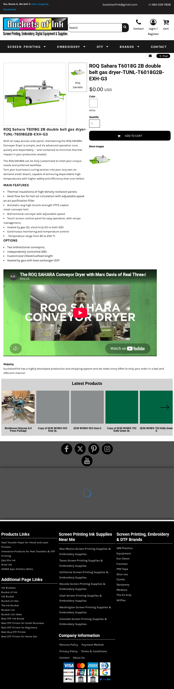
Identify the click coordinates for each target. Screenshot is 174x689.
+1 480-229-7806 (159, 4)
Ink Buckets (8, 587)
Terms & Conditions (94, 651)
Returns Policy (68, 644)
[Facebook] (66, 448)
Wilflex (121, 600)
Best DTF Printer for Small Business (22, 623)
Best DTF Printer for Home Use (19, 636)
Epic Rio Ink (8, 560)
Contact (64, 657)
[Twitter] (80, 448)
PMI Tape (122, 569)
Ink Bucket (7, 596)
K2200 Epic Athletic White (17, 569)
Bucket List (8, 609)
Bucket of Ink (9, 592)
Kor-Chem (122, 558)
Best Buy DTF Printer (13, 632)
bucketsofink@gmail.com (120, 4)
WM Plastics (124, 548)
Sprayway (122, 584)
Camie (120, 579)
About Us (79, 657)
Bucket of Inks (9, 600)
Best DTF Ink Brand (12, 618)
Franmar (122, 563)
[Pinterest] (93, 448)
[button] (26, 46)
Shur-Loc (122, 574)
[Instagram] (107, 448)
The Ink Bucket (10, 605)
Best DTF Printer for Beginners (19, 627)
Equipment (123, 553)
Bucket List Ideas (11, 614)
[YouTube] (87, 460)
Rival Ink (6, 564)
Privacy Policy (68, 651)
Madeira (121, 589)
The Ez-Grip (123, 594)
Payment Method (92, 644)
